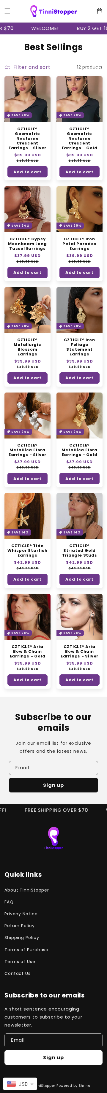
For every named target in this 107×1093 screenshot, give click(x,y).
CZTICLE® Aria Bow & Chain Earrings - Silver (79, 651)
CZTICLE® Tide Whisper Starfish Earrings (27, 551)
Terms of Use (19, 962)
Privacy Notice (21, 914)
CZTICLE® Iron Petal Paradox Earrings (79, 244)
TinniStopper (43, 1085)
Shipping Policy (21, 938)
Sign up (53, 785)
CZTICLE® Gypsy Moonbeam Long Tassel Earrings (27, 244)
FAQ (9, 902)
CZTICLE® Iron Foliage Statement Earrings (79, 347)
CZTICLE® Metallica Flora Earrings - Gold (79, 450)
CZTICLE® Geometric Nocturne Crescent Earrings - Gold (79, 138)
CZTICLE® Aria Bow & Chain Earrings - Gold (27, 651)
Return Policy (19, 926)
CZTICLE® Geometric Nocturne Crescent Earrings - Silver (27, 138)
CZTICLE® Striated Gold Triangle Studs (79, 551)
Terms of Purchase (26, 950)
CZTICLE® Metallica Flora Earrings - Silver (27, 450)
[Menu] (7, 11)
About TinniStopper (26, 890)
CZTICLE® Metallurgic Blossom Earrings (27, 347)
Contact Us (17, 973)
